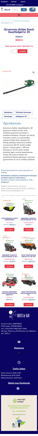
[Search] (24, 9)
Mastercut (28, 259)
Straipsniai (4, 1)
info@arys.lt (5, 182)
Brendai (23, 1)
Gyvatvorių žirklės (23, 19)
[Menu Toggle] (19, 15)
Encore (9, 297)
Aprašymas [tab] (8, 112)
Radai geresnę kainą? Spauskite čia (19, 46)
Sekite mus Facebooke (19, 383)
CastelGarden (28, 222)
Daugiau (28, 266)
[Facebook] (18, 388)
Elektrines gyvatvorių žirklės (16, 188)
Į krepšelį (22, 51)
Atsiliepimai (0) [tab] (21, 116)
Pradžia (3, 19)
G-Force (9, 222)
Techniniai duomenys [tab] (23, 112)
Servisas (13, 1)
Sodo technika (11, 19)
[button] (33, 72)
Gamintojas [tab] (8, 116)
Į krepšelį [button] (9, 229)
